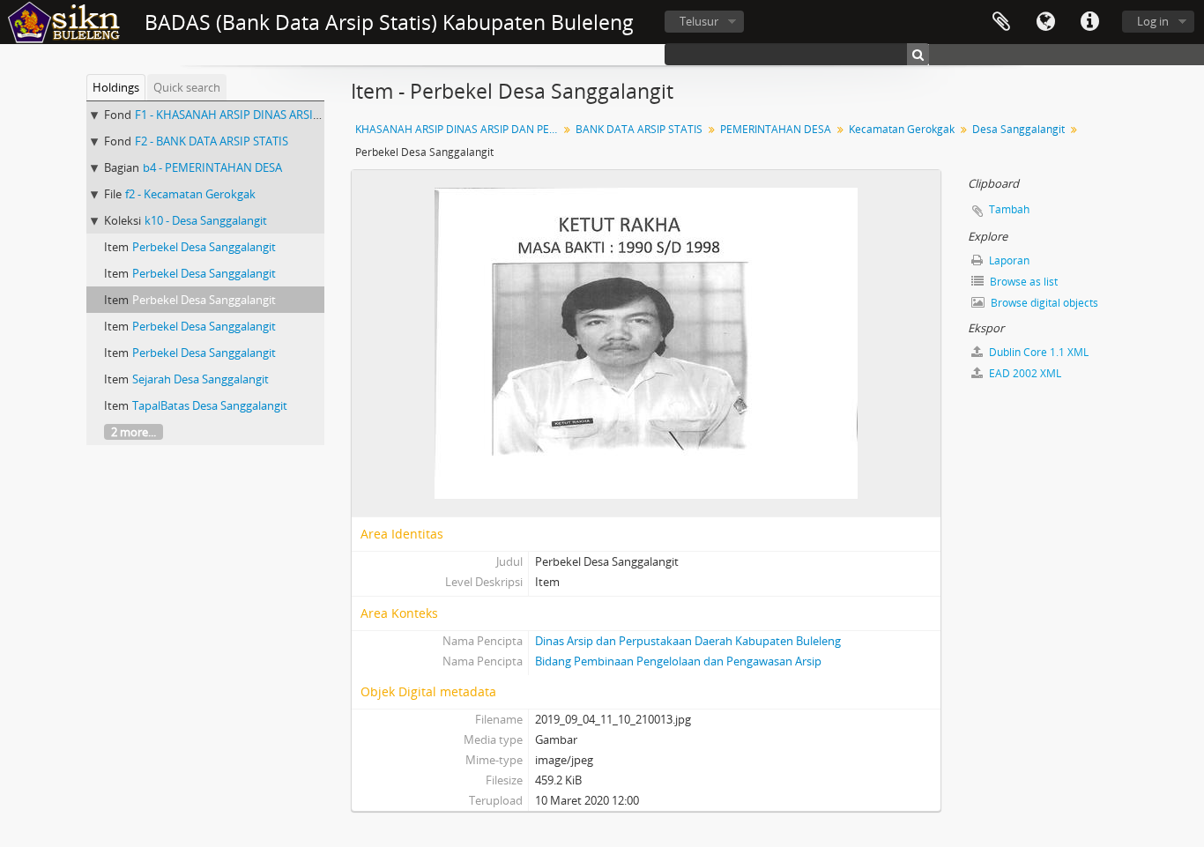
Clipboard (1001, 22)
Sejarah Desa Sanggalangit (200, 379)
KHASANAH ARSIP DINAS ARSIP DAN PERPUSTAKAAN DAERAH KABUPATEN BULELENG (458, 129)
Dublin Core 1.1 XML (1037, 352)
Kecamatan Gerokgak (902, 129)
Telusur (699, 21)
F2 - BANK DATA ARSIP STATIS (211, 141)
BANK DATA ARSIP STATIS (639, 129)
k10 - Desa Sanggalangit (206, 220)
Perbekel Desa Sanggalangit (204, 247)
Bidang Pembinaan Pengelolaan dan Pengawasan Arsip (678, 661)
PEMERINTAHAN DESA (775, 129)
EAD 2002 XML (1023, 373)
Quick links (1089, 22)
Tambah (1009, 209)
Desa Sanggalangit (1018, 129)
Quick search (186, 87)
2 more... (133, 432)
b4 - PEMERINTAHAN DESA (212, 167)
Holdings (116, 87)
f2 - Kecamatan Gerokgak (190, 194)
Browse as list (1022, 281)
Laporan (1007, 260)
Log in (1153, 21)
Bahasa (1045, 22)
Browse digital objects (1043, 302)
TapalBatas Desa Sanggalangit (209, 405)
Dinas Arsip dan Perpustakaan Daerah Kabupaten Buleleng (688, 641)
